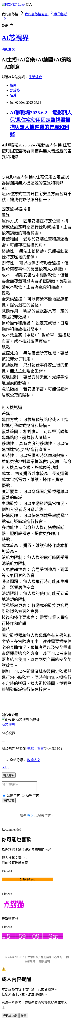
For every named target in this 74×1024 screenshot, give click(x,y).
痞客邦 (31, 748)
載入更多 (8, 775)
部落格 (15, 90)
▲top (5, 767)
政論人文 (33, 760)
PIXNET (19, 957)
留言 (40, 748)
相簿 (13, 85)
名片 (13, 95)
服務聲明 (44, 961)
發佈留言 (8, 800)
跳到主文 (8, 49)
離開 (23, 1015)
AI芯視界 (15, 38)
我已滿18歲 (10, 1015)
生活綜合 (35, 77)
